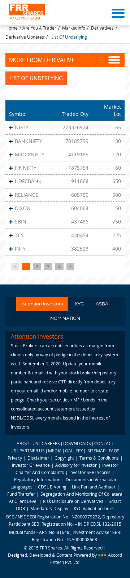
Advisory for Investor (76, 465)
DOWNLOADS (77, 443)
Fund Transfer (21, 494)
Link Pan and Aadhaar (94, 487)
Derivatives (102, 28)
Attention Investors (42, 304)
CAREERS (51, 443)
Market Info (73, 28)
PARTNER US (32, 450)
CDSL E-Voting (53, 487)
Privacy (15, 458)
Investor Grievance (31, 465)
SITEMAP (96, 450)
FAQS (114, 450)
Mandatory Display (49, 508)
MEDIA (55, 450)
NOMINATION (65, 318)
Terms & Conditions (99, 458)
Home (11, 28)
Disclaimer (38, 458)
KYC (79, 304)
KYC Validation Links (94, 508)
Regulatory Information (37, 479)
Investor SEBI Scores (89, 472)
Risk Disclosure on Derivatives (73, 501)
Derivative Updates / (26, 37)
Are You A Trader (39, 28)
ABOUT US (27, 443)
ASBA (102, 304)
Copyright (64, 458)
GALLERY (74, 450)
